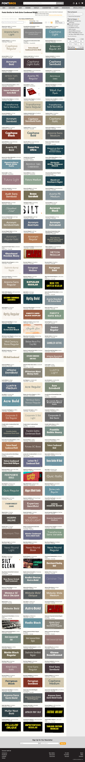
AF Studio (60, 84)
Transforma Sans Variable (50, 526)
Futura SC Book (26, 439)
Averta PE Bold (5, 141)
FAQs (81, 754)
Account (67, 756)
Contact (81, 756)
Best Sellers (52, 753)
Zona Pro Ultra (27, 141)
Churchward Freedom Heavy (8, 246)
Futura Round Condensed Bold (8, 439)
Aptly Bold (25, 292)
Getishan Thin (48, 572)
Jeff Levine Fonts (16, 292)
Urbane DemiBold (6, 364)
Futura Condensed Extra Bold (8, 84)
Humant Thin (5, 526)
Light (70, 41)
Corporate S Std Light (28, 410)
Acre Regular (26, 380)
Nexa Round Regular (49, 542)
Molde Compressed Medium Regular (31, 631)
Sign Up (63, 743)
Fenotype (49, 143)
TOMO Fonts (32, 601)
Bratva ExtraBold (27, 188)
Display (36, 8)
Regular (75, 41)
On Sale (81, 47)
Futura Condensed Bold (50, 439)
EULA (81, 753)
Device (60, 350)
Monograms (66, 8)
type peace (59, 40)
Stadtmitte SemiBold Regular (29, 647)
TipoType (11, 512)
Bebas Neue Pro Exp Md (28, 336)
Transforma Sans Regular (29, 99)
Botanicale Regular (49, 483)
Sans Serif (12, 8)
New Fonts (52, 754)
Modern (27, 8)
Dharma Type (18, 336)
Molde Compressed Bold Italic (8, 631)
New (3, 8)
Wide (81, 44)
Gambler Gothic (48, 336)
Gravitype (14, 188)
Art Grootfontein (37, 469)
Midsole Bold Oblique (28, 587)
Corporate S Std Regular (7, 410)
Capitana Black (5, 127)
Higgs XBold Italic (27, 483)
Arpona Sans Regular (6, 276)
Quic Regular (5, 483)
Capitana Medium (49, 675)
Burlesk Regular (26, 556)
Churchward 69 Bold (49, 601)
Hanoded (16, 70)
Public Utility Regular (6, 292)
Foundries (66, 754)
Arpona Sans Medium (50, 127)
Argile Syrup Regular (27, 469)
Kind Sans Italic (5, 661)
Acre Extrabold (48, 380)
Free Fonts (52, 756)
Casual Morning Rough (50, 498)
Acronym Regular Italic (7, 231)
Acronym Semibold (6, 113)
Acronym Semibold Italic (7, 217)
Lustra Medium (5, 380)
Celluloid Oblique (5, 719)
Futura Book (26, 84)
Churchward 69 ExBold (29, 246)
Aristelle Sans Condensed (29, 157)
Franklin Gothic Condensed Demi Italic (10, 424)
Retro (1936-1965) (75, 32)
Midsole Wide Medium (49, 587)
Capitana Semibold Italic (29, 113)
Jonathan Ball (34, 380)
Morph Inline (4, 512)
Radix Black (25, 616)
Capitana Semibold (49, 56)
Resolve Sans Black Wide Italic (8, 157)
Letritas (16, 262)
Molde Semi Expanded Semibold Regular (53, 616)
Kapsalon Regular (27, 276)
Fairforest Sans (5, 498)
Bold (81, 41)
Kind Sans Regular (27, 661)
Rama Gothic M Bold (49, 454)
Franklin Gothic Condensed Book (30, 424)
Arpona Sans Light (6, 26)
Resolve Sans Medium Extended (52, 141)
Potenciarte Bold (5, 469)
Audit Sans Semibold (6, 188)
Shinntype (31, 292)
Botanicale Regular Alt (50, 40)
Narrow (70, 44)
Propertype (56, 232)
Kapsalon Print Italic (27, 705)
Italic (82, 39)
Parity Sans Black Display (28, 307)
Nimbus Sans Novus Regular (29, 394)
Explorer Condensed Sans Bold (30, 350)
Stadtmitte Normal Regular (8, 262)
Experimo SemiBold (27, 498)
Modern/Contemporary (75, 21)
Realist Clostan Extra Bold (29, 572)
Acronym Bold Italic (28, 217)
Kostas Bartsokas (37, 70)
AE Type (11, 56)
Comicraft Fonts (57, 246)
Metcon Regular (48, 246)
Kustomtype (34, 556)
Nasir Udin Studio (14, 469)
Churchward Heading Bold (51, 556)
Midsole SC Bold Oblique (7, 587)
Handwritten (46, 8)
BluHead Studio (50, 174)
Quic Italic (47, 469)
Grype (60, 157)
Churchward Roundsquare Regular (53, 172)
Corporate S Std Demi (49, 410)
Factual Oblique (48, 705)
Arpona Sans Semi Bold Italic (51, 689)
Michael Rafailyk (28, 527)
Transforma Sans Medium (7, 99)
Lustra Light (47, 364)
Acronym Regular (27, 231)
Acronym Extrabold (49, 217)
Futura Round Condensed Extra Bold (32, 40)
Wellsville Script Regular (50, 84)
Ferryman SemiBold (27, 675)
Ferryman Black (5, 675)
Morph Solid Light (27, 512)
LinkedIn (4, 756)
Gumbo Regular (48, 321)
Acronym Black (48, 202)
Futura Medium (27, 172)
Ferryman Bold (48, 262)
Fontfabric (17, 99)
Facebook (4, 754)
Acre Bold (4, 394)
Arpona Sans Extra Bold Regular (30, 689)
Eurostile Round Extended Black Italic (53, 394)
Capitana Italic (48, 113)
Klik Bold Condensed (6, 350)
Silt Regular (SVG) (27, 202)
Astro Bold (25, 601)
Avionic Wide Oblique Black (51, 157)
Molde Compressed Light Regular (52, 631)
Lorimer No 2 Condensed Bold (29, 454)
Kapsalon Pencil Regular (7, 70)
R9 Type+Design (36, 498)
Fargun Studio (36, 321)
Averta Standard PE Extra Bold (51, 292)
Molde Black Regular (6, 647)
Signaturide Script (6, 202)
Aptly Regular (5, 307)
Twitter (3, 758)
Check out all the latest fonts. (55, 15)
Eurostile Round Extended (29, 26)
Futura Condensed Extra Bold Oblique (10, 454)
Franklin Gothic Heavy (50, 424)
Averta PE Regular (28, 70)
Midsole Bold (4, 601)
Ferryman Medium (27, 262)
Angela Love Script (27, 321)
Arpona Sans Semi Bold (7, 689)
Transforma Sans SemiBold (51, 99)
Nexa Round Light (6, 542)
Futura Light (4, 172)
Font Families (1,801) (9, 18)
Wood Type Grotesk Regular (51, 276)
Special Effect (78, 8)
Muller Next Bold (5, 705)
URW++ (38, 26)
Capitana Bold (27, 127)
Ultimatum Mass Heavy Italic (29, 364)
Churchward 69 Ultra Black (8, 616)
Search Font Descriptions (74, 16)
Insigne (15, 321)
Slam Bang (35, 202)
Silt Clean (4, 556)
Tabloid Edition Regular (50, 719)
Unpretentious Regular (28, 719)
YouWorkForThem (56, 70)
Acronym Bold (5, 56)
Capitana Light (48, 26)
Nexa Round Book (27, 542)
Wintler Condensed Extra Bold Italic (31, 526)
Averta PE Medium (49, 188)
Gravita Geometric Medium (51, 512)
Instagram (4, 753)
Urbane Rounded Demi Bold (51, 350)
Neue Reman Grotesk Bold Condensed (10, 572)
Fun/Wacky (74, 27)
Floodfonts (14, 26)
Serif (20, 8)
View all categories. (72, 36)
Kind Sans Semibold (49, 661)
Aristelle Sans (48, 70)
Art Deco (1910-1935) (76, 34)
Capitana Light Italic (28, 56)
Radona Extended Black (7, 321)
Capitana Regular (6, 40)
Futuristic (73, 26)
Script (56, 8)
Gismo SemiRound (49, 647)
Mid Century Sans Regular (7, 336)
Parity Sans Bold (48, 307)
